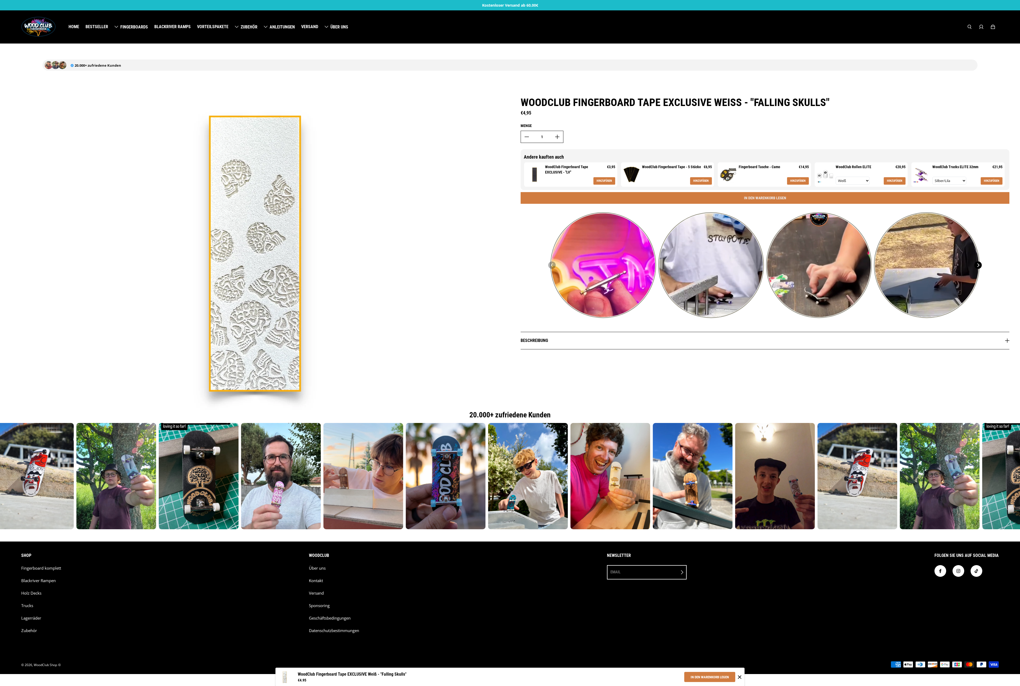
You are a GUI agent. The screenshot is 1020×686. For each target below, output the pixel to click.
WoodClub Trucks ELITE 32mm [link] (955, 167)
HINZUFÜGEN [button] (604, 181)
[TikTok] (976, 571)
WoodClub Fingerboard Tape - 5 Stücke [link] (671, 167)
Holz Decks (31, 593)
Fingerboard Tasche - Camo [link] (759, 167)
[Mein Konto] (981, 27)
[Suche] (969, 27)
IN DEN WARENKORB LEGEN (710, 677)
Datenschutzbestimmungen (334, 630)
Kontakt (316, 580)
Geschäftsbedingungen (330, 618)
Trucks (27, 605)
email (615, 572)
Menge (526, 126)
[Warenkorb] (993, 27)
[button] (552, 265)
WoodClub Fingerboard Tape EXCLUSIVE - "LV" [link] (566, 169)
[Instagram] (958, 571)
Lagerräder (31, 618)
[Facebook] (940, 571)
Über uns (317, 568)
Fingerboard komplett (41, 568)
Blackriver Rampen (38, 580)
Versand (316, 593)
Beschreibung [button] (534, 340)
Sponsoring (319, 605)
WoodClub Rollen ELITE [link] (853, 167)
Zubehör (29, 630)
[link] (534, 174)
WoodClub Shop (45, 665)
